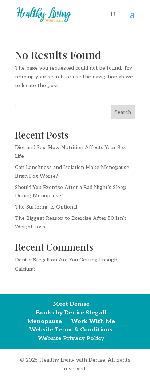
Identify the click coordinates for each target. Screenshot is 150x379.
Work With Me (93, 321)
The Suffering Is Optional (46, 207)
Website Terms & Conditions (70, 329)
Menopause (44, 321)
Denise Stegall (32, 260)
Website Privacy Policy (71, 338)
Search (123, 112)
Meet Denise (71, 304)
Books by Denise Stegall (71, 312)
